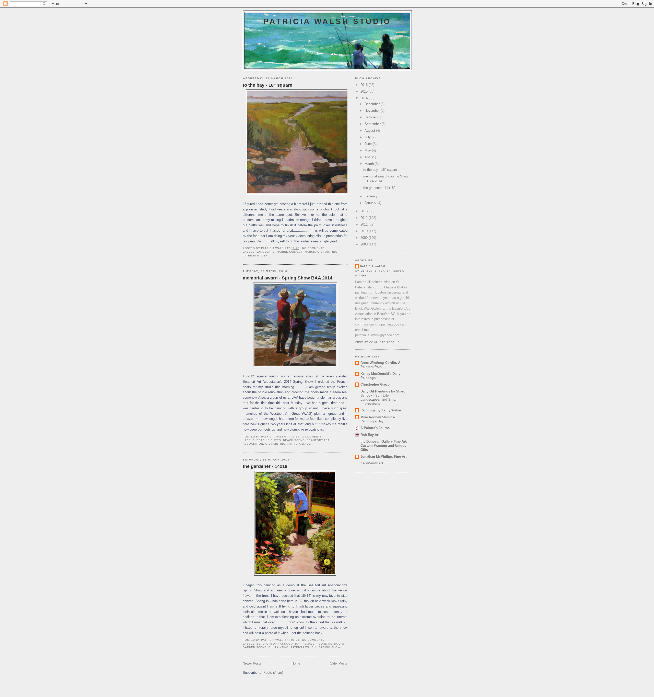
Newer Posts (252, 663)
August (370, 130)
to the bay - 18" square (267, 85)
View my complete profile (377, 342)
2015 (364, 91)
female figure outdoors (324, 643)
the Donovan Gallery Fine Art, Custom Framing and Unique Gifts (383, 446)
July (368, 137)
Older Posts (338, 663)
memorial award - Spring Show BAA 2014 (287, 277)
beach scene (294, 440)
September (373, 124)
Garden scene (254, 647)
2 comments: (313, 436)
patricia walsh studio (327, 21)
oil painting (327, 251)
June (369, 144)
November (373, 111)
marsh (310, 251)
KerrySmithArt (371, 463)
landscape (265, 251)
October (371, 117)
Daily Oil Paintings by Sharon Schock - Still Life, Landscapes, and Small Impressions (383, 397)
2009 (364, 238)
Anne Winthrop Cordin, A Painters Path (380, 365)
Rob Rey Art (369, 435)
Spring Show (329, 647)
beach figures (268, 440)
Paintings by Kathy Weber (380, 410)
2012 (364, 218)
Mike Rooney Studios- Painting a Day (377, 419)
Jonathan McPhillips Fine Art (383, 456)
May (368, 150)
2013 (364, 211)
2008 (364, 244)
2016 (364, 85)
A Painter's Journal (375, 428)
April (368, 157)
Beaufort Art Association (278, 643)
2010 (364, 231)
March (370, 164)
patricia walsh (372, 266)
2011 (364, 224)
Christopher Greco (375, 384)
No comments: (314, 248)
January (371, 203)
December (373, 104)
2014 (364, 98)
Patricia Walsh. (255, 255)
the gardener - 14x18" (266, 466)
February (372, 196)
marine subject (289, 251)
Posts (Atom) (273, 672)
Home (295, 663)
